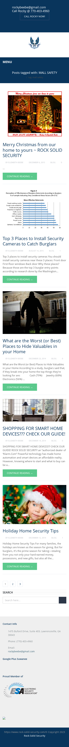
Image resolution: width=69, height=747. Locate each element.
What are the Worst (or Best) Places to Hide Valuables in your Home (32, 346)
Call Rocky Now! (34, 16)
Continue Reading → (20, 176)
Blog (52, 162)
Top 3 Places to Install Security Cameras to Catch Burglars (33, 241)
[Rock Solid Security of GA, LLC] (34, 42)
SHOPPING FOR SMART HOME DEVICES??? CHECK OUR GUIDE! (34, 431)
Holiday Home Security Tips (30, 531)
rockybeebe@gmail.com (29, 7)
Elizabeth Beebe (15, 162)
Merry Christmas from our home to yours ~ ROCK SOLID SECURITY (32, 149)
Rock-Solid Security (34, 735)
